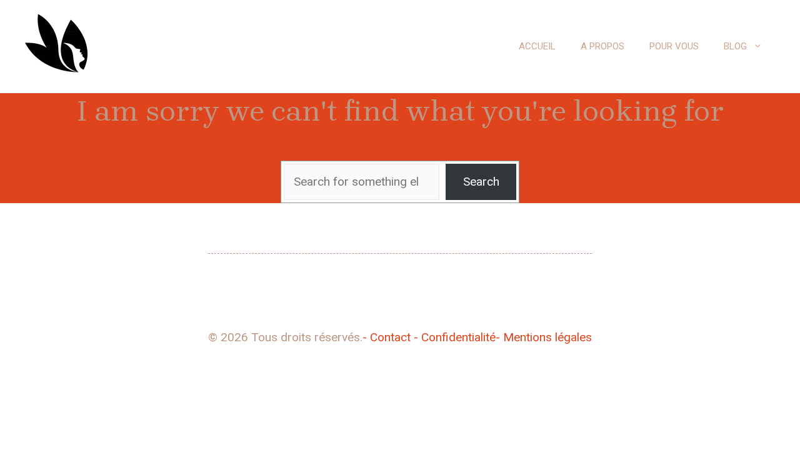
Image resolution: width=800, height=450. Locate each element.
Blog (735, 46)
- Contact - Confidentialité (429, 337)
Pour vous (674, 46)
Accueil (537, 46)
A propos (602, 46)
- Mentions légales (544, 337)
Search (481, 181)
